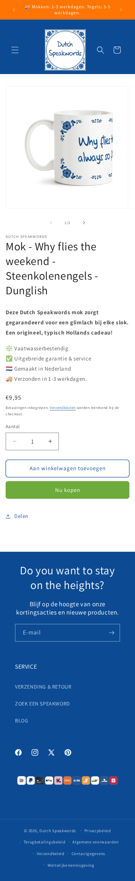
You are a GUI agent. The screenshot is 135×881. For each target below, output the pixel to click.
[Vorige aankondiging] (14, 10)
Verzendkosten (63, 407)
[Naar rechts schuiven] (84, 222)
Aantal (13, 426)
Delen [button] (21, 516)
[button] (15, 50)
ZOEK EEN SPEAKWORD (42, 703)
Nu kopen (67, 489)
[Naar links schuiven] (51, 222)
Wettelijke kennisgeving (71, 865)
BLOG (21, 720)
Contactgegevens (89, 853)
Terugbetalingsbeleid (45, 842)
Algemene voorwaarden (95, 842)
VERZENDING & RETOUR (43, 686)
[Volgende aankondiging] (121, 10)
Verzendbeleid (50, 853)
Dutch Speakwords (57, 830)
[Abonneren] (111, 633)
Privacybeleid (97, 830)
